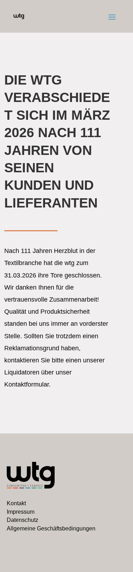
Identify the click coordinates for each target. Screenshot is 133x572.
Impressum (20, 512)
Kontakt (16, 503)
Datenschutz (22, 520)
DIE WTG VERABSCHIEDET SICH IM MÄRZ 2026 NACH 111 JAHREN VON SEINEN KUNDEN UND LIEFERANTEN (57, 141)
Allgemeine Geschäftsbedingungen (51, 528)
